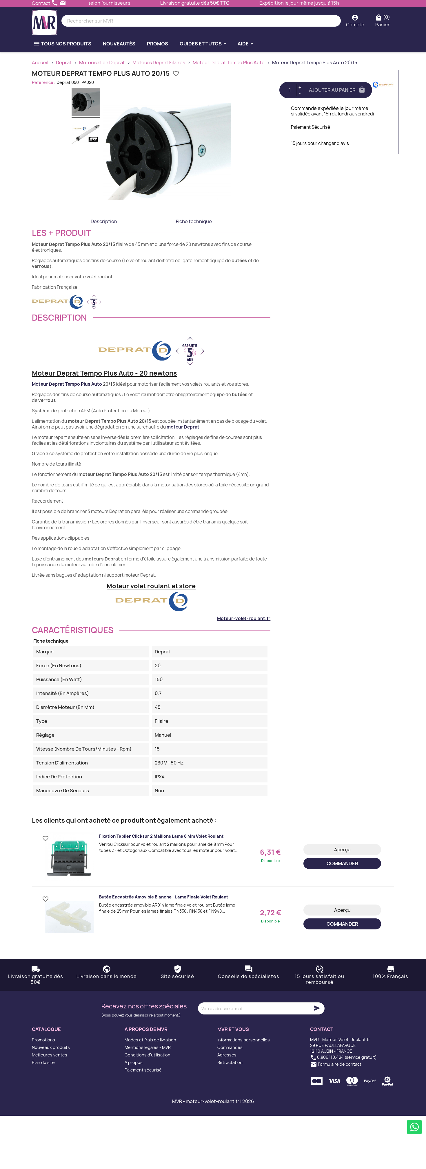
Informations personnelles (243, 1040)
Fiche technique (194, 221)
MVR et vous (233, 1029)
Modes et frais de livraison (150, 1040)
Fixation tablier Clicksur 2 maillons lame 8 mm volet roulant (161, 836)
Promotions (43, 1040)
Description (104, 221)
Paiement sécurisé (143, 1070)
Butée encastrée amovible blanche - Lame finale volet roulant (163, 897)
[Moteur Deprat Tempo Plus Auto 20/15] (86, 103)
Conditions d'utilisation (147, 1055)
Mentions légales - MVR (148, 1047)
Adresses (226, 1055)
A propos (134, 1062)
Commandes (230, 1047)
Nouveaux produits (51, 1047)
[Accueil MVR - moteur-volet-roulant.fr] (44, 21)
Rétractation (230, 1062)
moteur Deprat (183, 427)
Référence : (44, 82)
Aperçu (342, 849)
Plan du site (43, 1062)
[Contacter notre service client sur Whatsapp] (414, 1127)
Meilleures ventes (49, 1055)
